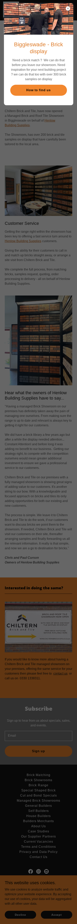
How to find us (38, 90)
